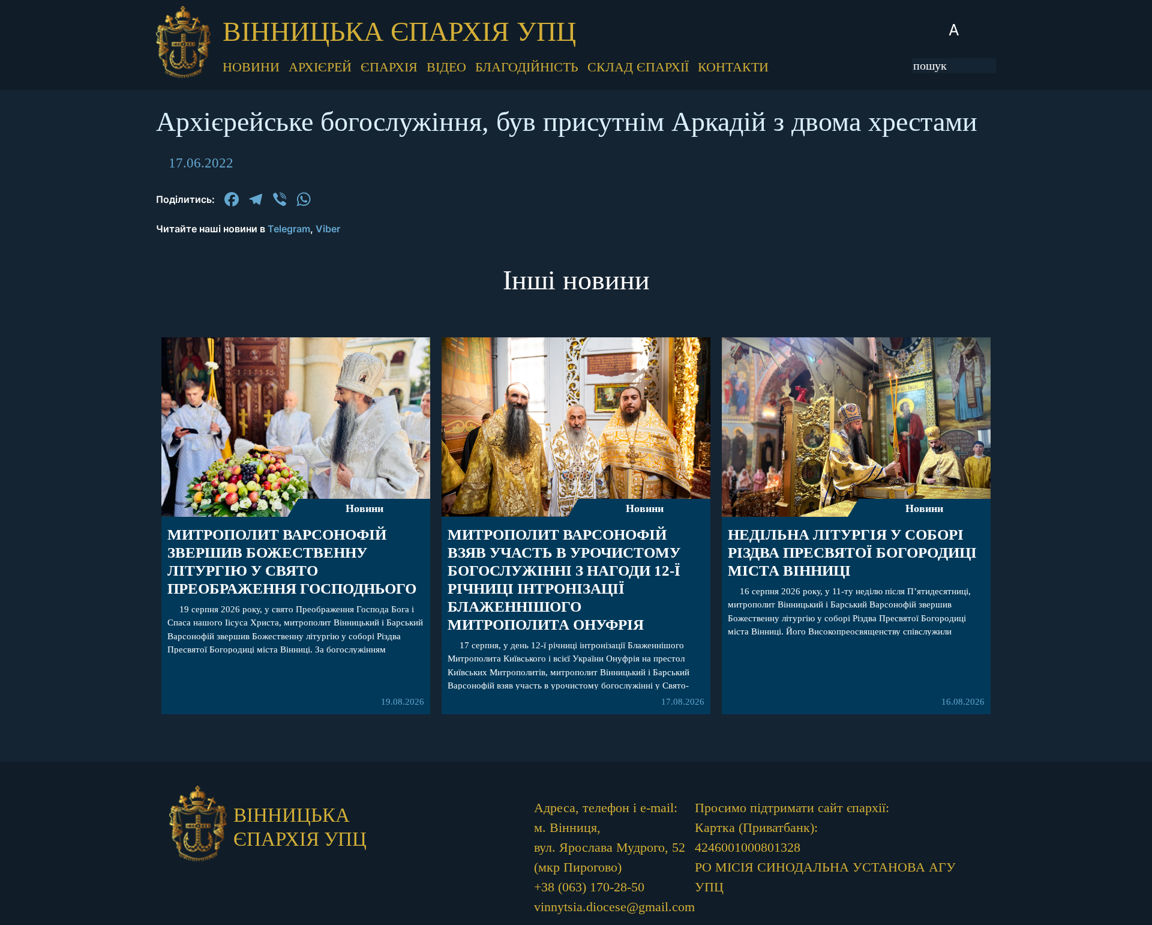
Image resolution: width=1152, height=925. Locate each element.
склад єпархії (638, 66)
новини (251, 66)
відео (446, 66)
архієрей (320, 66)
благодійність (526, 66)
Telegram (289, 229)
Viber (328, 229)
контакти (733, 66)
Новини (364, 508)
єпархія (389, 66)
